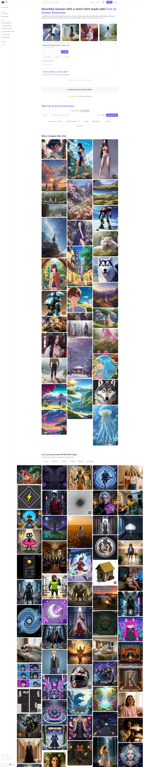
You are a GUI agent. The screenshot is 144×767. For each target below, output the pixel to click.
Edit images (5, 16)
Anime (44, 47)
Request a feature (4, 766)
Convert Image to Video (8, 31)
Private (107, 121)
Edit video (5, 13)
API (3, 44)
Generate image (75, 110)
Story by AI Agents (71, 121)
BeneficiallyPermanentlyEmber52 (63, 43)
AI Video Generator (7, 28)
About (5, 764)
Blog (2, 764)
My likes (46, 461)
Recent (55, 461)
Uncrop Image (6, 34)
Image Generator (7, 23)
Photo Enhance (51, 74)
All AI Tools (5, 7)
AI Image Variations (7, 25)
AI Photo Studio (6, 37)
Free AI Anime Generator (60, 106)
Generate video (85, 110)
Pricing (92, 2)
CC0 (52, 64)
